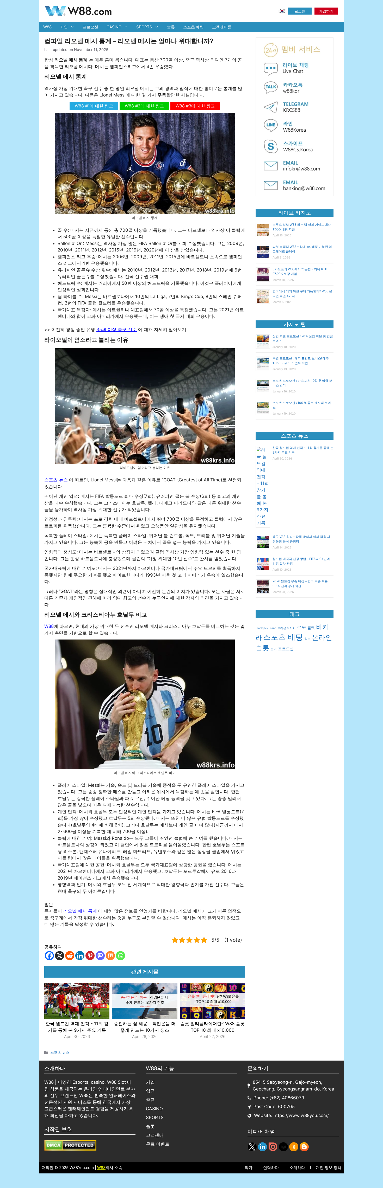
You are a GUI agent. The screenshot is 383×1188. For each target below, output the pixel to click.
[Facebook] (49, 955)
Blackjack (262, 628)
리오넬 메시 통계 (80, 911)
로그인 (299, 11)
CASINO (114, 26)
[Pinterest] (90, 955)
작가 (248, 1167)
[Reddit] (69, 955)
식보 (307, 639)
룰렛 (311, 628)
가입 (64, 26)
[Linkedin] (79, 955)
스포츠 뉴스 (56, 479)
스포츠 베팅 (193, 26)
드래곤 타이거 (286, 628)
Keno (273, 628)
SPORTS (144, 26)
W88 (47, 26)
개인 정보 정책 (328, 1167)
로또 (301, 627)
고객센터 (155, 1135)
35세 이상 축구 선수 (116, 329)
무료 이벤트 (157, 1144)
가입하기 (326, 11)
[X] (59, 955)
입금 (150, 1091)
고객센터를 (222, 26)
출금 (150, 1099)
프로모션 (90, 26)
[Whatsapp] (120, 955)
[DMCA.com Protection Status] (70, 1149)
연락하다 (271, 1167)
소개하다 (297, 1167)
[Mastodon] (100, 955)
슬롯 (171, 26)
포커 (273, 649)
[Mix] (110, 955)
